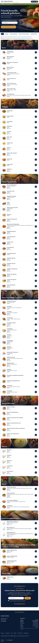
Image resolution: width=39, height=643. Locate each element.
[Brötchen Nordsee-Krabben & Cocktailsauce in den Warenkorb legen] (36, 429)
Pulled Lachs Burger (11, 357)
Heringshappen (10, 340)
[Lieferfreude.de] (10, 640)
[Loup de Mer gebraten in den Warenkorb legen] (36, 254)
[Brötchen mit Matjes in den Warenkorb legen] (36, 408)
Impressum (2, 633)
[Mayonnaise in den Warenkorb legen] (36, 462)
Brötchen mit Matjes (11, 406)
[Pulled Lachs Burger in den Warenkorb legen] (36, 359)
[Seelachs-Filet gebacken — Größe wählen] (36, 551)
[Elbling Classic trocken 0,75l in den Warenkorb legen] (36, 523)
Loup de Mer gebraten (11, 253)
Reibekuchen (9, 158)
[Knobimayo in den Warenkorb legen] (36, 456)
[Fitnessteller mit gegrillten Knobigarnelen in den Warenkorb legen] (36, 376)
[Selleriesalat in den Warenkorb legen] (36, 127)
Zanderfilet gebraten (11, 258)
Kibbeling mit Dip (10, 576)
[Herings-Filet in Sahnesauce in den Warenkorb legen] (36, 353)
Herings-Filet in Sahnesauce (12, 352)
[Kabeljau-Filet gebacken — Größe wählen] (36, 562)
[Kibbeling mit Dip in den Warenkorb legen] (36, 578)
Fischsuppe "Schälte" (11, 322)
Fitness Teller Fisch (11, 493)
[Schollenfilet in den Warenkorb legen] (36, 392)
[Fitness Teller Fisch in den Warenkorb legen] (36, 495)
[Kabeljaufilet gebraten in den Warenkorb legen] (36, 232)
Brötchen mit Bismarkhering (12, 412)
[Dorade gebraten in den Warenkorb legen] (36, 249)
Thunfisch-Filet (10, 242)
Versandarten (20, 633)
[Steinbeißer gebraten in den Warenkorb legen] (36, 265)
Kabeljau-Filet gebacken (12, 560)
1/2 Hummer (9, 311)
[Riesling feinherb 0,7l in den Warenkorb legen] (36, 534)
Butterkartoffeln (10, 116)
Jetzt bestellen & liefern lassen (8, 27)
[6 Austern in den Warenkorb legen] (36, 336)
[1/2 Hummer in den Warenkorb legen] (36, 313)
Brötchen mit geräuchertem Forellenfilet (15, 417)
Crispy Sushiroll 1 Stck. (11, 78)
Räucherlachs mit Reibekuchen (13, 224)
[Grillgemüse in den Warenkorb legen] (36, 170)
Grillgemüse (9, 169)
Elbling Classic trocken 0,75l (12, 521)
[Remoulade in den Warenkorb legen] (36, 451)
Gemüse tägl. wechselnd (12, 153)
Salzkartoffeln (10, 164)
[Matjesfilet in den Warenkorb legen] (36, 370)
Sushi (2, 33)
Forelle (8, 202)
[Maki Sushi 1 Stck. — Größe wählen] (36, 68)
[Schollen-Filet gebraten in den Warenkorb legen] (36, 281)
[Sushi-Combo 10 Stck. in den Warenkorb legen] (36, 90)
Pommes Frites (10, 142)
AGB (11, 633)
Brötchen (9, 147)
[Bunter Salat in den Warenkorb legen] (36, 138)
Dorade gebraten (10, 247)
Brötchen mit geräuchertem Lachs (14, 423)
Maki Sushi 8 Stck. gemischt (12, 62)
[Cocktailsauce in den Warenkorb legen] (36, 467)
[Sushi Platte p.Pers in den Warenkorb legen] (36, 95)
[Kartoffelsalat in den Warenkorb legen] (36, 122)
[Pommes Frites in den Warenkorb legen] (36, 143)
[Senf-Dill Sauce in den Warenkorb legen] (36, 472)
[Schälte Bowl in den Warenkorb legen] (36, 387)
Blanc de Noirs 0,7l (10, 527)
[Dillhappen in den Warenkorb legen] (36, 348)
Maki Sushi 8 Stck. (10, 56)
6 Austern (9, 334)
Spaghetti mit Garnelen (11, 196)
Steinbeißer (9, 306)
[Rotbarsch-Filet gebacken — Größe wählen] (36, 557)
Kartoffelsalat (9, 121)
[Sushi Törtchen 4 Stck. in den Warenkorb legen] (36, 84)
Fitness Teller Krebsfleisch (12, 500)
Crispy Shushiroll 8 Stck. (12, 72)
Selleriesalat (9, 126)
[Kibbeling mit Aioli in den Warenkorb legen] (36, 365)
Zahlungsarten (26, 633)
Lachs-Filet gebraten (11, 236)
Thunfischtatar (10, 317)
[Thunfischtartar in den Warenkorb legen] (36, 52)
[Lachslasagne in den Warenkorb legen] (36, 330)
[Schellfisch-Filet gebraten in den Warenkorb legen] (36, 270)
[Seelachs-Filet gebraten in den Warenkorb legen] (36, 275)
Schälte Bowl (9, 385)
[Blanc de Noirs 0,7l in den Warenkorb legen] (36, 528)
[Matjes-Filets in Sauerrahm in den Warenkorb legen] (36, 209)
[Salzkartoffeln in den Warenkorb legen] (36, 165)
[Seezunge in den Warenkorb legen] (36, 215)
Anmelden (28, 598)
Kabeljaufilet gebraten (11, 231)
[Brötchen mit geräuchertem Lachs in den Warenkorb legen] (36, 424)
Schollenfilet (9, 390)
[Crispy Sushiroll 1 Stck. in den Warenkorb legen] (36, 79)
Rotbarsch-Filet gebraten (12, 219)
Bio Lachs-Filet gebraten (12, 184)
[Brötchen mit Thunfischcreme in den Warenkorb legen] (36, 435)
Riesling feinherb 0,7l (11, 532)
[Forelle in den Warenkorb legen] (36, 204)
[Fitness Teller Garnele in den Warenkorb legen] (36, 489)
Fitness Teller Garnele (11, 487)
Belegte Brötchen (34, 33)
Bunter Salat (9, 136)
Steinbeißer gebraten (11, 263)
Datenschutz (8, 633)
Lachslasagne (10, 328)
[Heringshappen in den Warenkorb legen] (36, 342)
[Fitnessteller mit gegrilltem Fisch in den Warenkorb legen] (36, 381)
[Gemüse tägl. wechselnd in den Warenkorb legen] (36, 154)
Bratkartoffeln (10, 110)
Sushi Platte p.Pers (10, 94)
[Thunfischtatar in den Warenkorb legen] (36, 319)
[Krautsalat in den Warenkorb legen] (36, 133)
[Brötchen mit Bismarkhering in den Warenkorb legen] (36, 413)
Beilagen (6, 33)
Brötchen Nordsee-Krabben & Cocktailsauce (16, 428)
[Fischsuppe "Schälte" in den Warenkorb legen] (36, 324)
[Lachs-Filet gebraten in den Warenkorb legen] (36, 238)
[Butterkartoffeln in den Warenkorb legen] (36, 117)
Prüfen (20, 22)
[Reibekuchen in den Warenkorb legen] (36, 159)
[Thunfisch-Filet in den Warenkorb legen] (36, 243)
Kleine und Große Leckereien (24, 33)
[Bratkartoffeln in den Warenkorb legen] (36, 111)
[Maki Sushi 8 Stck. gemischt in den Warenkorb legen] (36, 63)
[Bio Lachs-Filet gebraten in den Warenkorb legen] (36, 187)
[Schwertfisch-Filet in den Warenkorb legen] (36, 192)
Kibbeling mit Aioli (10, 363)
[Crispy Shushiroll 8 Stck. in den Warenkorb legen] (36, 74)
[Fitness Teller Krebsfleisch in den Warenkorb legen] (36, 501)
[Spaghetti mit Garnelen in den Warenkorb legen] (36, 198)
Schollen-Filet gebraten (11, 279)
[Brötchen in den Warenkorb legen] (36, 149)
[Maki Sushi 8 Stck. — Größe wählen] (36, 58)
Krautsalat (9, 131)
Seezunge (9, 214)
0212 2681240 (3, 621)
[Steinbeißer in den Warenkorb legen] (36, 308)
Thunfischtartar (10, 51)
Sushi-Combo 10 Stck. (11, 88)
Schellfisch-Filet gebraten (12, 268)
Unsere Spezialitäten (13, 33)
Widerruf (15, 633)
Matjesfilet (9, 369)
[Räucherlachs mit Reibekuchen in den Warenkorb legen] (36, 226)
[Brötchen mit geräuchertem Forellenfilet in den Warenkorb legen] (36, 419)
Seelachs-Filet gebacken (12, 550)
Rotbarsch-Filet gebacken (12, 556)
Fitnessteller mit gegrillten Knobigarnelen (15, 375)
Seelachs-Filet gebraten (12, 274)
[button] (2, 641)
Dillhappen (9, 346)
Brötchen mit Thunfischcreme (13, 433)
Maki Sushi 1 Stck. (10, 67)
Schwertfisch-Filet (10, 191)
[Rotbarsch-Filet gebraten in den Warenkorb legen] (36, 220)
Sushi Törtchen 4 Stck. (11, 83)
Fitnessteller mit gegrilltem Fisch (13, 380)
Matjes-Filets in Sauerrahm (12, 207)
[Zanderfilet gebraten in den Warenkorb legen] (36, 259)
